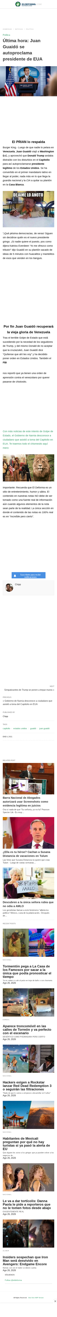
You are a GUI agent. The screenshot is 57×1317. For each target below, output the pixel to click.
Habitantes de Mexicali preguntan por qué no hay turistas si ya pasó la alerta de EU (26, 1144)
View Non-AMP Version (36, 1297)
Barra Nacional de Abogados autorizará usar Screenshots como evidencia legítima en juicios (25, 801)
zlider (6, 1250)
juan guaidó (44, 728)
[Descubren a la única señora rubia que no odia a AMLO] (28, 883)
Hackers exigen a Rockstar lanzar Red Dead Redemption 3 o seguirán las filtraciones (27, 1085)
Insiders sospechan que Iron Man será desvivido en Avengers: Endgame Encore (25, 1260)
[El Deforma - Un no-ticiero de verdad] (28, 4)
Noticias (19, 29)
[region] (28, 16)
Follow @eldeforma (13, 1280)
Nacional (7, 960)
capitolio (6, 728)
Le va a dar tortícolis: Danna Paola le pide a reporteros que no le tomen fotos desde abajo (27, 1204)
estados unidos (20, 728)
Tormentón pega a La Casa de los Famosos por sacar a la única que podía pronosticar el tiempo (27, 971)
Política (30, 29)
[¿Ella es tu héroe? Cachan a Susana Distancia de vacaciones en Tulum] (28, 833)
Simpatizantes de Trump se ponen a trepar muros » (29, 689)
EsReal (6, 1019)
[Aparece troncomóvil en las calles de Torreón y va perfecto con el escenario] (28, 1002)
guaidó (33, 728)
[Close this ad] (55, 1301)
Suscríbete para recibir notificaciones (30, 576)
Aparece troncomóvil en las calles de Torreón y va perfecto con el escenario (27, 1029)
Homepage (7, 29)
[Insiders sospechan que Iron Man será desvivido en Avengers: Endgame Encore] (28, 1233)
